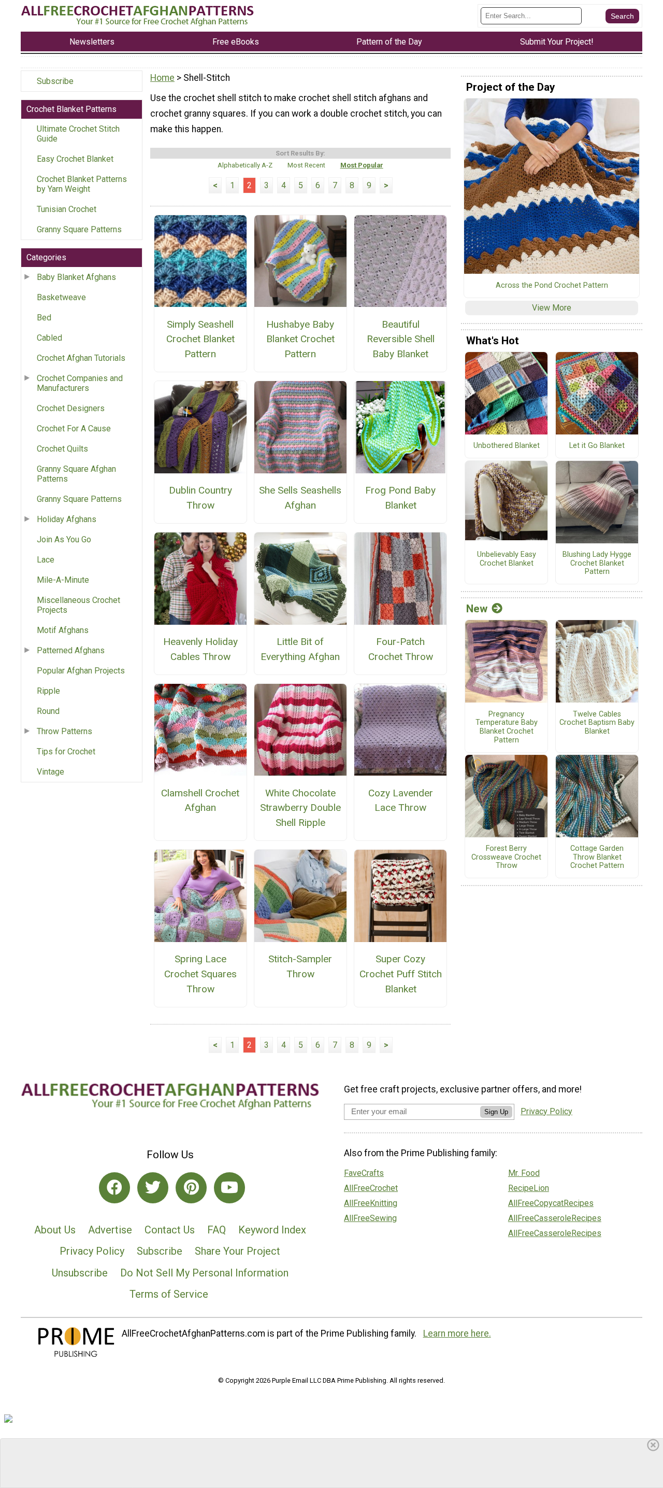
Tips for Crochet (66, 751)
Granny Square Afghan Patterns (76, 474)
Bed (44, 317)
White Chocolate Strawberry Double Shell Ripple (300, 808)
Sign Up (496, 1112)
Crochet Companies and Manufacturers (80, 383)
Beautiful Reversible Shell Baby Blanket (401, 339)
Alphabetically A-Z (245, 165)
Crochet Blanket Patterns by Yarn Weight (82, 184)
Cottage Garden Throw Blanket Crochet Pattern (597, 857)
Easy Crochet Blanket (75, 159)
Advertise (110, 1230)
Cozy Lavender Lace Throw (400, 800)
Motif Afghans (63, 630)
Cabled (49, 338)
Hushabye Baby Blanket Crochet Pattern (300, 339)
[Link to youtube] (229, 1187)
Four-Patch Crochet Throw (400, 649)
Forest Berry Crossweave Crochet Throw (506, 857)
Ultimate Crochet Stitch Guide (78, 134)
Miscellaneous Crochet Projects (78, 605)
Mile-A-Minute (63, 580)
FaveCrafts (364, 1173)
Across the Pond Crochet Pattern (552, 286)
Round (48, 711)
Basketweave (61, 297)
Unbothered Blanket (506, 446)
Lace (45, 560)
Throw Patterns (64, 731)
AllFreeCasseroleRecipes (554, 1218)
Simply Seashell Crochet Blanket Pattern (200, 339)
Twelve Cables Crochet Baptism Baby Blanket (597, 723)
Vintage (50, 772)
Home (162, 78)
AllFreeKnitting (370, 1203)
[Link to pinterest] (191, 1187)
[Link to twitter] (152, 1187)
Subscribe (55, 81)
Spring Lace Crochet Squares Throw (200, 974)
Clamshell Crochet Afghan (200, 800)
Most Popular (361, 165)
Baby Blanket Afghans (76, 277)
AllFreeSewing (370, 1218)
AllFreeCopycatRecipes (551, 1203)
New (476, 608)
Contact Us (170, 1230)
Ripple (48, 691)
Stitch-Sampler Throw (300, 966)
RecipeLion (528, 1188)
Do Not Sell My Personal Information (204, 1273)
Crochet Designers (71, 408)
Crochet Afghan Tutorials (81, 358)
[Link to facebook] (114, 1187)
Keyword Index (272, 1230)
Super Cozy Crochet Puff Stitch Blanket (400, 974)
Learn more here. (457, 1333)
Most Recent (306, 165)
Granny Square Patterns (79, 229)
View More (551, 308)
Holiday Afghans (66, 519)
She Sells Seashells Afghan (300, 497)
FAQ (216, 1230)
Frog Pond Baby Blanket (400, 497)
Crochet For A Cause (74, 428)
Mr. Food (524, 1173)
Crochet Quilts (62, 449)
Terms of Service (168, 1294)
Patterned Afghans (71, 650)
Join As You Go (64, 539)
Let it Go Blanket (597, 446)
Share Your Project (237, 1251)
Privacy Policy (92, 1251)
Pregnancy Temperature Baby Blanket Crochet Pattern (506, 727)
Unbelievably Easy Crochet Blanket (506, 559)
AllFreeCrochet (371, 1188)
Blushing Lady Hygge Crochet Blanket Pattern (597, 563)
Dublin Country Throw (200, 497)
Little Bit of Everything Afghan (300, 649)
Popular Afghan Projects (81, 671)
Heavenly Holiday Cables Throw (200, 649)
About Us (55, 1230)
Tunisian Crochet (66, 209)
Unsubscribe (80, 1273)
